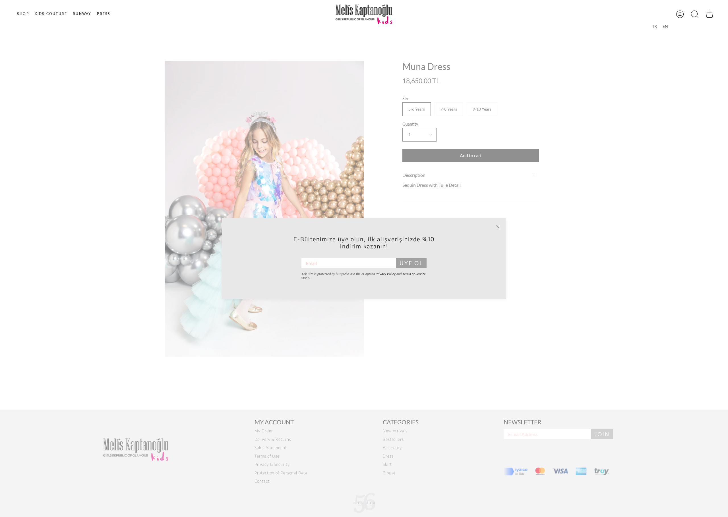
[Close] (497, 227)
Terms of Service (414, 274)
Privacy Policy (386, 274)
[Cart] (709, 14)
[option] (654, 26)
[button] (23, 14)
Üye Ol (411, 263)
